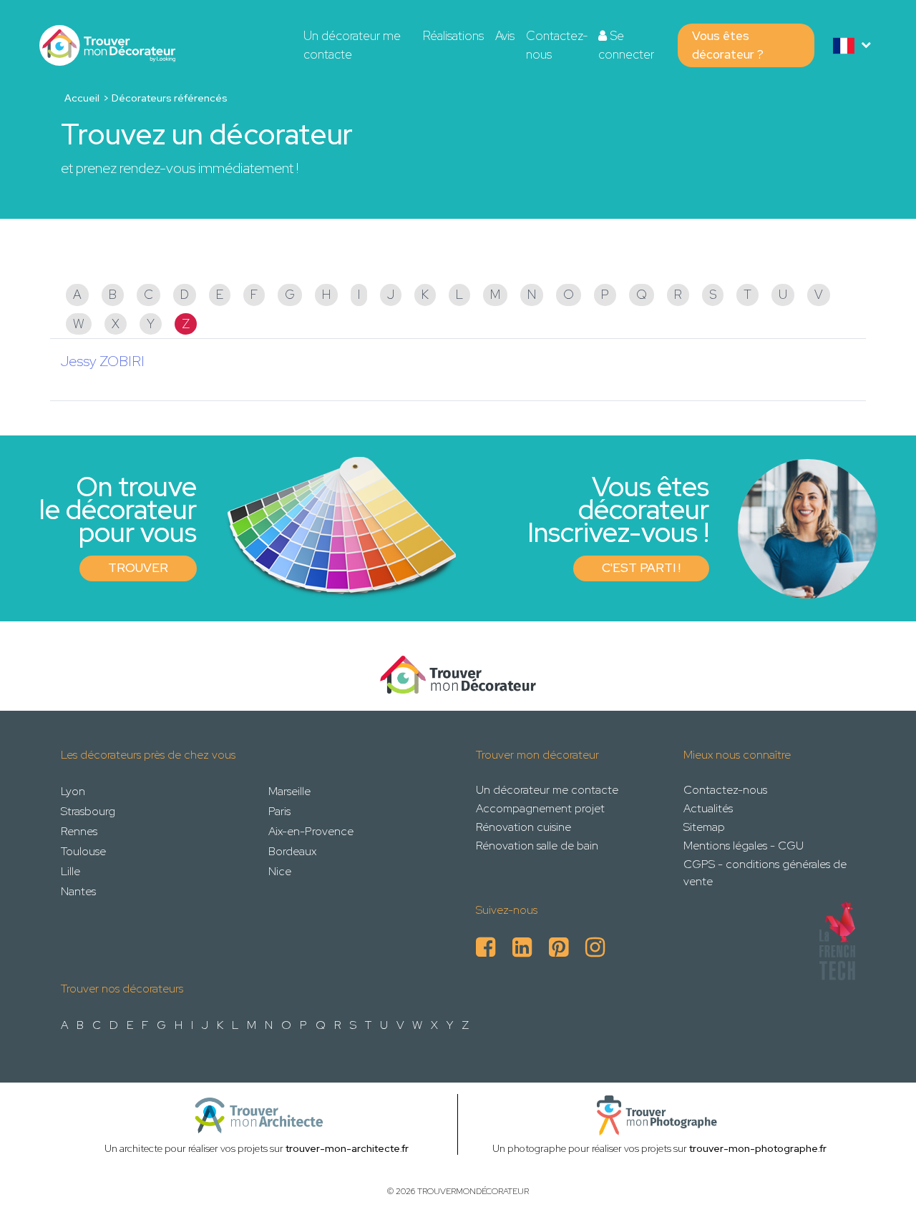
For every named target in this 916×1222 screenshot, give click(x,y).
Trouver (138, 568)
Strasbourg (88, 811)
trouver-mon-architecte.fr (347, 1148)
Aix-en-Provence (311, 831)
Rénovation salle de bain (537, 845)
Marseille (289, 791)
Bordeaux (292, 851)
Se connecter (626, 45)
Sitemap (704, 826)
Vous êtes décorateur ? (728, 45)
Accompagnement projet (540, 808)
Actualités (708, 808)
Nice (279, 871)
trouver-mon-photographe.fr (758, 1148)
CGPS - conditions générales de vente (765, 873)
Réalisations (453, 36)
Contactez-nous (557, 45)
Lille (70, 871)
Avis (505, 36)
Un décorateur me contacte (352, 45)
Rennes (79, 831)
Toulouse (83, 851)
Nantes (78, 891)
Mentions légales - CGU (743, 845)
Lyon (73, 791)
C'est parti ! (641, 568)
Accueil (81, 98)
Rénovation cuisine (523, 826)
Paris (279, 811)
